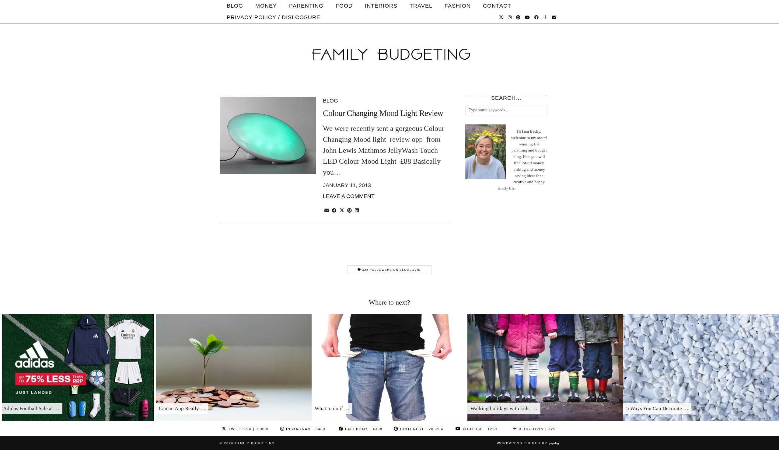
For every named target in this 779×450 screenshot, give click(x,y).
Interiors (381, 6)
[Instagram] (510, 17)
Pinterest (421, 429)
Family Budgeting (255, 443)
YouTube (479, 429)
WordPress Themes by (528, 443)
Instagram (305, 429)
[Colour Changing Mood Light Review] (268, 135)
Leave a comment (349, 196)
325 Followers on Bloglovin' (391, 269)
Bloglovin (536, 429)
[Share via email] (326, 209)
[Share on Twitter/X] (342, 209)
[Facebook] (536, 17)
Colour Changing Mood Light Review (383, 113)
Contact (497, 6)
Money (266, 6)
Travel (421, 6)
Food (344, 6)
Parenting (306, 6)
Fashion (458, 6)
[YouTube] (527, 17)
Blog (235, 6)
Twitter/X (247, 429)
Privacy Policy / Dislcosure (273, 17)
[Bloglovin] (545, 17)
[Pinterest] (518, 17)
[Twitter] (501, 17)
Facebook (363, 429)
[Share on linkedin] (356, 209)
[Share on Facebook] (334, 209)
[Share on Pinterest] (349, 209)
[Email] (554, 17)
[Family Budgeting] (389, 44)
